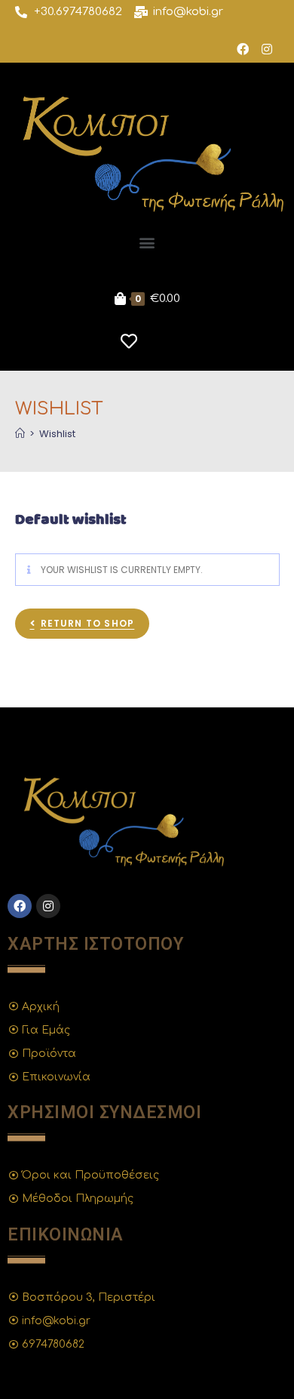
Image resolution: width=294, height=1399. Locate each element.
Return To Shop (88, 623)
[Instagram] (267, 49)
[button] (147, 242)
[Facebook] (243, 49)
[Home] (20, 434)
